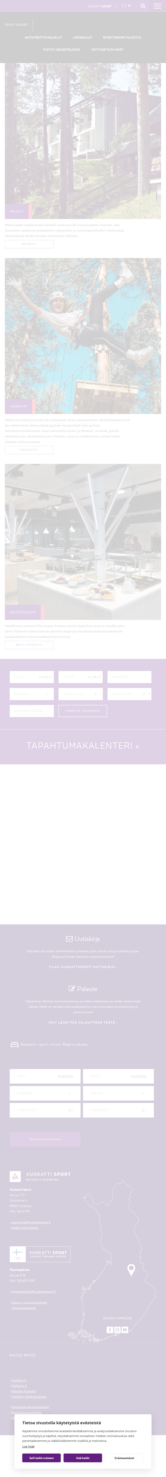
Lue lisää (28, 1446)
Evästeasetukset (124, 1458)
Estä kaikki (82, 1458)
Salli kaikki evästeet (41, 1458)
